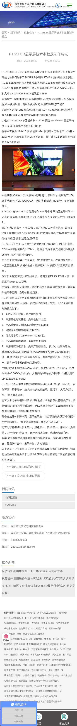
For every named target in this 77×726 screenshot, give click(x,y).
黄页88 (47, 639)
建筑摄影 (8, 649)
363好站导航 (10, 623)
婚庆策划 (14, 654)
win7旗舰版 (66, 675)
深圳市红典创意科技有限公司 (18, 686)
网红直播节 (24, 660)
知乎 (63, 639)
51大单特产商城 (39, 628)
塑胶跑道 (23, 680)
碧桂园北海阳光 (38, 670)
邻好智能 (38, 639)
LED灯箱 (35, 623)
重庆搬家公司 (23, 670)
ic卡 (6, 654)
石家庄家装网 (55, 628)
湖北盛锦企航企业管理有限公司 (19, 691)
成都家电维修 (10, 628)
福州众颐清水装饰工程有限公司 (44, 680)
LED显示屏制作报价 (13, 618)
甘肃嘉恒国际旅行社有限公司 (18, 696)
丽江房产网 (9, 670)
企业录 (56, 639)
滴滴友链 (24, 654)
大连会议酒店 (29, 675)
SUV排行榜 (65, 649)
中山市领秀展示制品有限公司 (48, 686)
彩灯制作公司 (52, 618)
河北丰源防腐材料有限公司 (49, 691)
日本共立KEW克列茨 (40, 654)
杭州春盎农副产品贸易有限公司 (47, 701)
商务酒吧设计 (58, 660)
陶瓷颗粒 (42, 675)
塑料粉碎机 (53, 675)
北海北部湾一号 (55, 670)
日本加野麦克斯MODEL (60, 665)
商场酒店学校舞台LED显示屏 (18, 639)
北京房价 (35, 660)
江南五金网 (23, 623)
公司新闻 (11, 497)
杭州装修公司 (10, 660)
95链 (19, 633)
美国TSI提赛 (29, 665)
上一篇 (23, 468)
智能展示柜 (24, 628)
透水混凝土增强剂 (12, 675)
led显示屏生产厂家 (26, 613)
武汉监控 (56, 654)
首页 (4, 32)
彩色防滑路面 (10, 680)
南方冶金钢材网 (22, 649)
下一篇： (23, 477)
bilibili (63, 644)
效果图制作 (42, 665)
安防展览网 (19, 644)
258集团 (8, 644)
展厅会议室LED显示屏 (34, 633)
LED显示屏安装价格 (35, 618)
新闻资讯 (15, 32)
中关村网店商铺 (34, 644)
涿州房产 (46, 660)
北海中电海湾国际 (12, 665)
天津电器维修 (47, 623)
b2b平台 (54, 649)
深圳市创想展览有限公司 (45, 696)
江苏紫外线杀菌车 (40, 649)
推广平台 (66, 654)
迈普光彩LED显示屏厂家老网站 (52, 613)
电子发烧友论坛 (50, 644)
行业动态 (11, 505)
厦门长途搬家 (62, 623)
